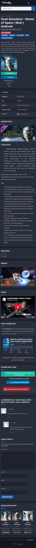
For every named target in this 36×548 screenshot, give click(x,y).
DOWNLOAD (10, 73)
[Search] (33, 8)
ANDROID (8, 16)
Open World (20, 35)
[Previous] (1, 276)
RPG (27, 35)
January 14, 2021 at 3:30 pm (15, 411)
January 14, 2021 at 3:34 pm (17, 424)
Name (3, 472)
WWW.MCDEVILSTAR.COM (25, 334)
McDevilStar (30, 540)
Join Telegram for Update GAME (19, 382)
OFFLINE (12, 35)
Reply (9, 417)
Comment (4, 449)
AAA (9, 409)
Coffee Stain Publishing (23, 92)
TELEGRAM (10, 77)
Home (3, 16)
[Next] (34, 276)
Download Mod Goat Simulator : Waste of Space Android (19, 374)
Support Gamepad (7, 38)
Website (3, 488)
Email (3, 480)
